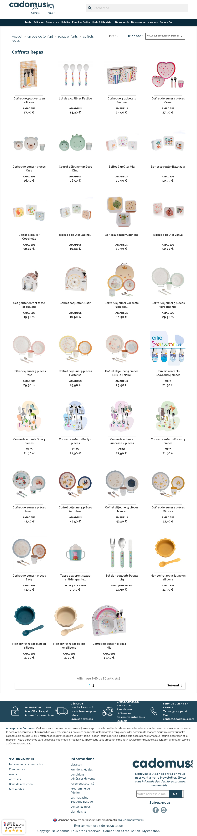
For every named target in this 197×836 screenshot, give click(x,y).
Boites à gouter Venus (168, 234)
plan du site (78, 811)
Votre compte (21, 759)
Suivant (175, 685)
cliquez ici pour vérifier (130, 820)
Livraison (76, 764)
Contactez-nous (81, 806)
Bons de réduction (21, 784)
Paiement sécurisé (82, 783)
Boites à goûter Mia (122, 166)
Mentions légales (82, 769)
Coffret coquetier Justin (75, 303)
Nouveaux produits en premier (165, 36)
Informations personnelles (26, 764)
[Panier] (51, 6)
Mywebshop (151, 831)
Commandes (17, 769)
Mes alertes (16, 789)
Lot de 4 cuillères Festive (75, 98)
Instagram (164, 810)
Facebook (156, 810)
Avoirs (13, 774)
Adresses (15, 779)
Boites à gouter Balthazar (168, 166)
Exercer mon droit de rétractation (98, 826)
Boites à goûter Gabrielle (122, 234)
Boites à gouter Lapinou (75, 234)
